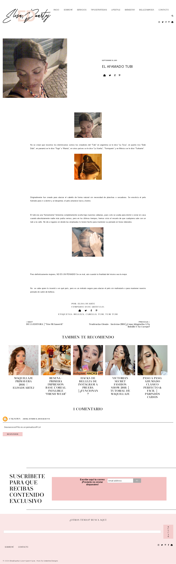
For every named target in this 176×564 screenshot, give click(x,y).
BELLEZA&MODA (146, 10)
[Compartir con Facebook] (115, 75)
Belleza (79, 314)
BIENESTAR (130, 10)
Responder (12, 434)
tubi (101, 314)
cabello (91, 314)
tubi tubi (111, 314)
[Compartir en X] (110, 75)
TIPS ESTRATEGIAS (99, 10)
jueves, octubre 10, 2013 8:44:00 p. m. (36, 419)
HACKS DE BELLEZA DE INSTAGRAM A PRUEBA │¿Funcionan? (88, 386)
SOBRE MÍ (68, 10)
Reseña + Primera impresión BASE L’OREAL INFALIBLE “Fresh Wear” (55, 386)
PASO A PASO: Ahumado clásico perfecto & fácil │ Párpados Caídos (152, 388)
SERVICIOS (81, 10)
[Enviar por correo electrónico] (104, 75)
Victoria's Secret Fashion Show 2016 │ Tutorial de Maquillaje (120, 386)
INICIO (56, 10)
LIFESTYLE (115, 10)
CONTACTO (164, 10)
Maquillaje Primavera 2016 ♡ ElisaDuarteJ (23, 383)
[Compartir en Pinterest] (119, 75)
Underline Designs (51, 561)
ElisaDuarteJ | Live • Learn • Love (23, 561)
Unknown (14, 419)
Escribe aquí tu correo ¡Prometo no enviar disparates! (92, 482)
